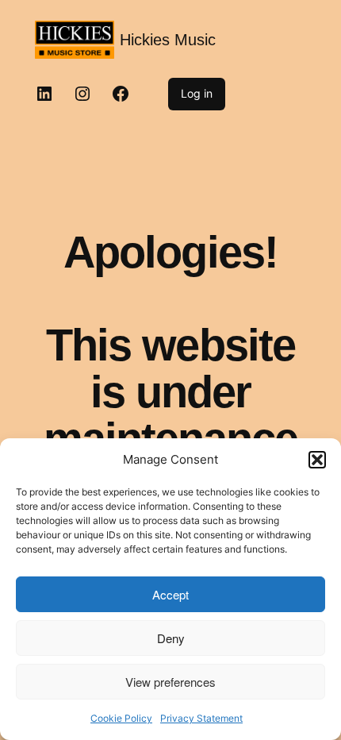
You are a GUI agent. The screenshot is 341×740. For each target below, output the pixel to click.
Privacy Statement (201, 718)
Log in (197, 93)
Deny (171, 638)
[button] (317, 460)
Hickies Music (168, 39)
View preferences (170, 681)
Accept (170, 594)
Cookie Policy (121, 718)
